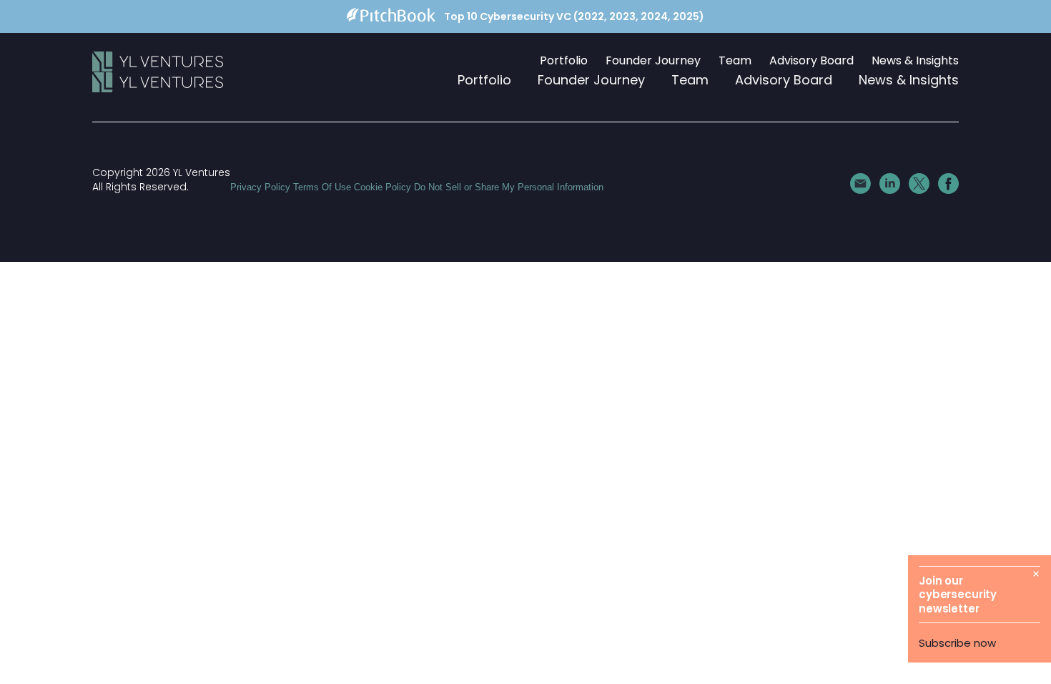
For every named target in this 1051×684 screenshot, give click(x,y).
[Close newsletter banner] (1036, 574)
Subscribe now (957, 642)
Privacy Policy (260, 187)
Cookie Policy (382, 187)
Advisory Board (811, 61)
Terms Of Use (322, 187)
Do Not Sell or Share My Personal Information (508, 187)
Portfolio (564, 61)
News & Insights (915, 61)
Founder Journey (653, 61)
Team (735, 61)
